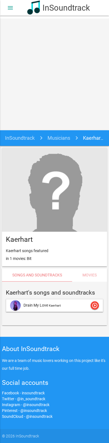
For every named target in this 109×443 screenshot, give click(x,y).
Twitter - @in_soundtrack (23, 399)
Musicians (59, 138)
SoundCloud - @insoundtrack (27, 416)
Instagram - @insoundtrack (25, 404)
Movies (89, 275)
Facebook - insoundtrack (23, 393)
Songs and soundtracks (37, 275)
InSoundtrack (62, 8)
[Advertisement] (54, 72)
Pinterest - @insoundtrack (24, 410)
